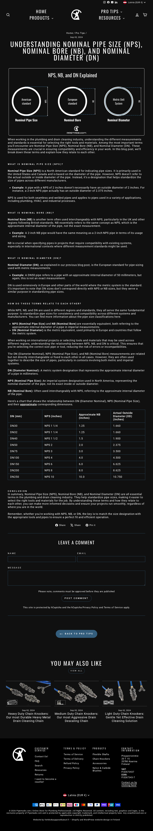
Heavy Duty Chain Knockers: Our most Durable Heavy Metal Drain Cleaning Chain (28, 717)
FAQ (37, 761)
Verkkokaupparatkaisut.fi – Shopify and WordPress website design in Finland (82, 820)
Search (38, 765)
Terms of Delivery (73, 759)
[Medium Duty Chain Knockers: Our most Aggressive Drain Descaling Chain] (76, 693)
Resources (110, 18)
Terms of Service (113, 607)
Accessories (100, 763)
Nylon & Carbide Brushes (102, 769)
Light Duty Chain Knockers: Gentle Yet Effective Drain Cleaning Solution (124, 717)
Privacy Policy (90, 607)
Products (40, 18)
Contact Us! (41, 756)
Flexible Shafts (101, 754)
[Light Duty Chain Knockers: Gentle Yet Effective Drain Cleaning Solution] (124, 693)
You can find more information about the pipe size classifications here (74, 316)
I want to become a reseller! (45, 780)
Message (15, 567)
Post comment (76, 598)
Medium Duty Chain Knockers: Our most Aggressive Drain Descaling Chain (76, 717)
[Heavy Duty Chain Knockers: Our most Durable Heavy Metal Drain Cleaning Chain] (28, 693)
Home (41, 11)
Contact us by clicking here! (129, 783)
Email (82, 553)
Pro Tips (110, 11)
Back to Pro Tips (78, 633)
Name (12, 553)
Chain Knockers (101, 759)
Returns (39, 774)
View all (77, 671)
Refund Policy (71, 763)
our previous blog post (75, 264)
